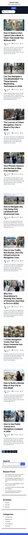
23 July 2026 (7, 43)
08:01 (7, 90)
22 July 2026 (7, 89)
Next (15, 451)
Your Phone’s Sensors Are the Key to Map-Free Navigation (14, 168)
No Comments (16, 43)
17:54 (7, 134)
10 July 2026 (7, 391)
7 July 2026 (7, 434)
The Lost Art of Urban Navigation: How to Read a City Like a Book (14, 126)
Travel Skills (7, 521)
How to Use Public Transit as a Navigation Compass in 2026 (13, 428)
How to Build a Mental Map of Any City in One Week (14, 385)
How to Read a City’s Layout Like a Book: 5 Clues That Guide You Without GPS (14, 36)
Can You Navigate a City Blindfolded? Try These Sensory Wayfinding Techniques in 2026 (13, 81)
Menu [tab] (13, 8)
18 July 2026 (7, 217)
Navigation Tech (8, 519)
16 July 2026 (7, 261)
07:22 (7, 436)
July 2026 (7, 502)
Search (6, 461)
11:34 (7, 262)
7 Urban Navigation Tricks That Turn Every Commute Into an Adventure (13, 343)
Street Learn (14, 2)
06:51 (7, 308)
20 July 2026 (7, 174)
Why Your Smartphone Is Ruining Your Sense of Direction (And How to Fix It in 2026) (14, 298)
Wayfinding (7, 526)
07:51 (7, 44)
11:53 (7, 175)
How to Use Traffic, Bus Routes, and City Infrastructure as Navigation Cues (13, 254)
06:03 (7, 218)
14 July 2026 (7, 306)
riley (22, 43)
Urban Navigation (9, 523)
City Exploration (8, 517)
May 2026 (7, 507)
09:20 (7, 392)
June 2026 (7, 504)
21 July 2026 (7, 133)
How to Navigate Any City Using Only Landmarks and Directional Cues (13, 210)
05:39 (7, 351)
